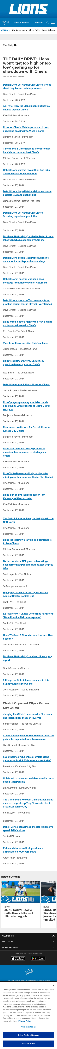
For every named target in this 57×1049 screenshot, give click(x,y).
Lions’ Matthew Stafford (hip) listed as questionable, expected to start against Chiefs (25, 452)
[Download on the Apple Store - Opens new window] (17, 958)
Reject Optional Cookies (28, 1035)
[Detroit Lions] (28, 972)
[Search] (47, 22)
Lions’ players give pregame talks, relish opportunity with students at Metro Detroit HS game (26, 406)
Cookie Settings (28, 1027)
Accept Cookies (28, 1043)
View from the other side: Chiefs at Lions (25, 343)
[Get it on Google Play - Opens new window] (38, 960)
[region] (28, 1015)
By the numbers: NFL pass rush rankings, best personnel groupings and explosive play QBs (28, 565)
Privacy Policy (24, 1021)
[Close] (53, 985)
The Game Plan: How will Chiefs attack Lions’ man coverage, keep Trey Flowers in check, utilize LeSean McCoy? (28, 803)
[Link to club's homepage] (5, 21)
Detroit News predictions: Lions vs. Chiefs (26, 384)
